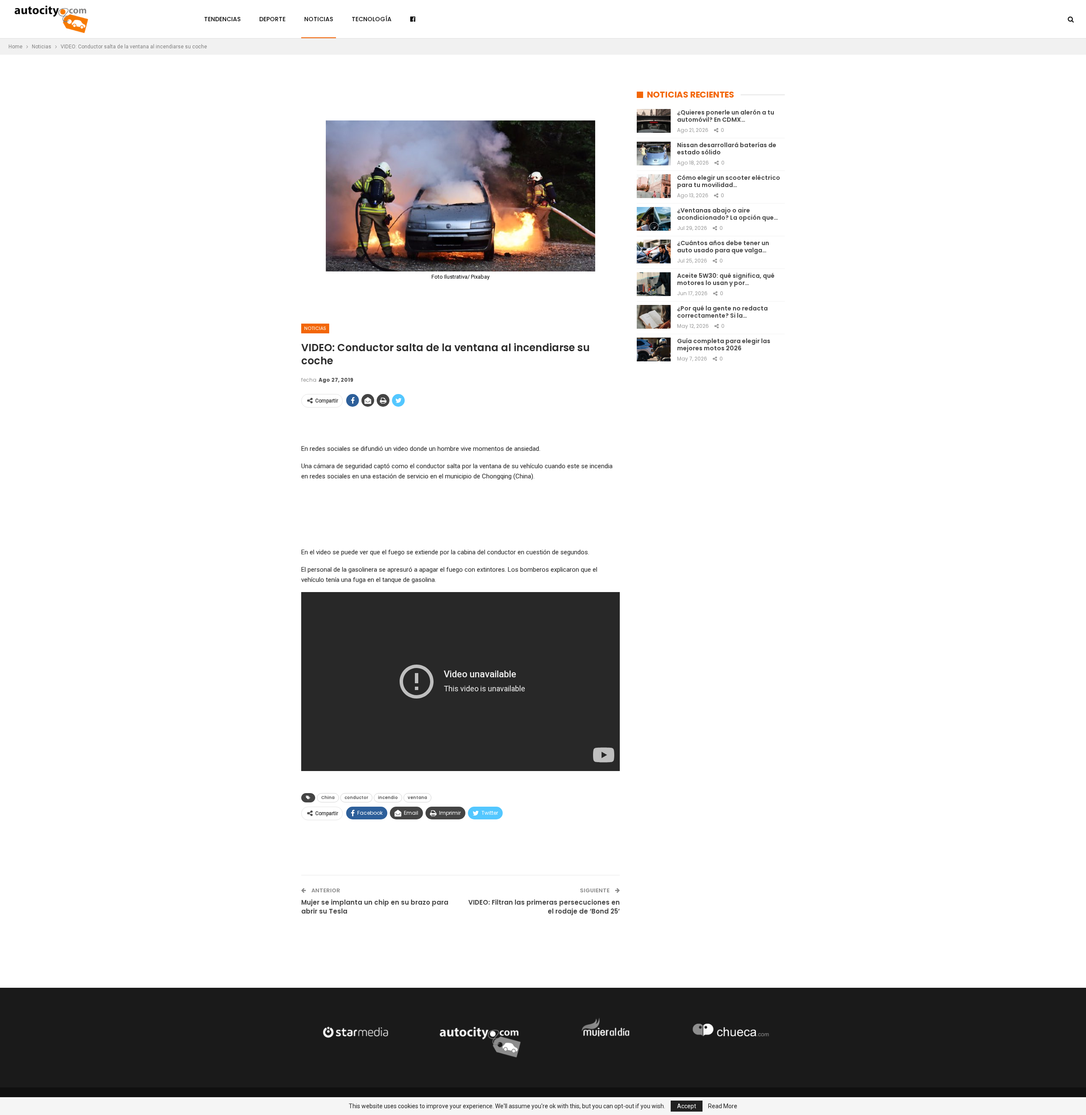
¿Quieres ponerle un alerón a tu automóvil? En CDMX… (725, 116)
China (328, 797)
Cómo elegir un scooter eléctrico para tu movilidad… (728, 181)
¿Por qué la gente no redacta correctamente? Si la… (722, 312)
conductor (356, 797)
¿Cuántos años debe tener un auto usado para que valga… (723, 246)
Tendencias (222, 19)
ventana (417, 797)
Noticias (318, 19)
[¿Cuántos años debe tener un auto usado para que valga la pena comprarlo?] (654, 251)
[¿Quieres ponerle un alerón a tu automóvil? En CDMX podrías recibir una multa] (654, 121)
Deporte (272, 19)
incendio (388, 797)
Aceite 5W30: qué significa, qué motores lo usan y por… (726, 279)
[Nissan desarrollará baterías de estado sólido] (654, 153)
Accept (686, 1106)
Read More (722, 1106)
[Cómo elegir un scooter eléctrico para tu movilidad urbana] (654, 186)
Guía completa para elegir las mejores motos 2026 (723, 344)
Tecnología (372, 19)
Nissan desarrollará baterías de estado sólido (726, 148)
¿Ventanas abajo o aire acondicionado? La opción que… (727, 214)
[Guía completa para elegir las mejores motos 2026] (654, 349)
